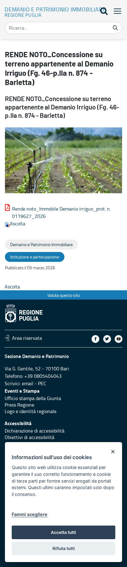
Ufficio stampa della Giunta (33, 398)
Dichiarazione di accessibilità (34, 430)
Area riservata (27, 338)
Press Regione (19, 404)
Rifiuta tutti (63, 548)
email (27, 383)
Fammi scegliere (29, 514)
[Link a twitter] (107, 339)
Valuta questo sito (63, 295)
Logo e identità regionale (30, 411)
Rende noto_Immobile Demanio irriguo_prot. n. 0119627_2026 (61, 212)
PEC (42, 383)
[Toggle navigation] (115, 11)
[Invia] (115, 28)
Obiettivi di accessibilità (29, 437)
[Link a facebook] (95, 339)
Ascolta (17, 223)
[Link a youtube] (118, 339)
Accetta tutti (63, 532)
